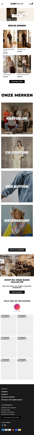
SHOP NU (17, 16)
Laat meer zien (17, 81)
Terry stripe (6, 74)
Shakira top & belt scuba (8, 50)
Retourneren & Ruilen (8, 414)
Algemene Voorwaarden (8, 407)
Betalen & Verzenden (7, 412)
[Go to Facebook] (2, 425)
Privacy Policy (5, 410)
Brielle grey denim (23, 74)
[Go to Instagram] (5, 425)
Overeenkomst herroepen (11, 417)
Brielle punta (21, 49)
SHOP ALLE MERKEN (17, 250)
